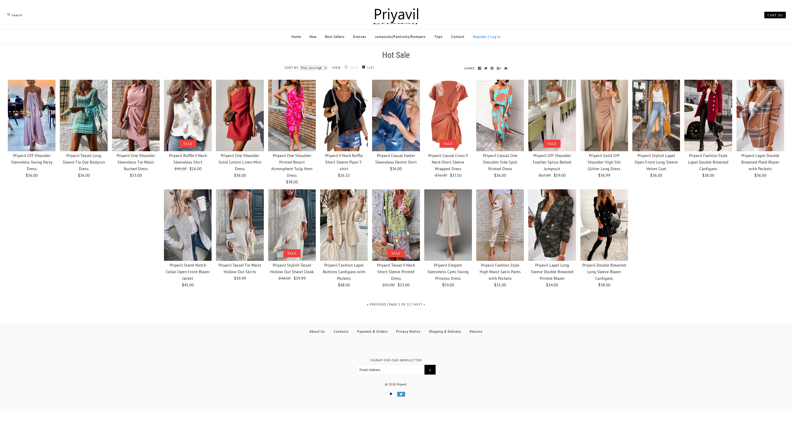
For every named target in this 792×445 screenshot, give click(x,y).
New (313, 37)
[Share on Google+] (499, 68)
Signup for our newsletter (396, 360)
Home (296, 37)
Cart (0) (775, 15)
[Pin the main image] (492, 68)
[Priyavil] (396, 7)
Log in (495, 37)
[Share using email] (505, 68)
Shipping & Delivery (445, 331)
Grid (354, 68)
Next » (419, 304)
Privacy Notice (408, 331)
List (371, 68)
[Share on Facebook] (479, 68)
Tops (438, 37)
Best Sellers (335, 37)
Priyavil (402, 384)
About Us (317, 331)
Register (480, 37)
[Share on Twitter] (485, 68)
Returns (476, 331)
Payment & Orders (372, 331)
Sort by (291, 68)
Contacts (341, 331)
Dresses (359, 37)
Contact (457, 37)
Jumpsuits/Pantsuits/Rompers (400, 37)
